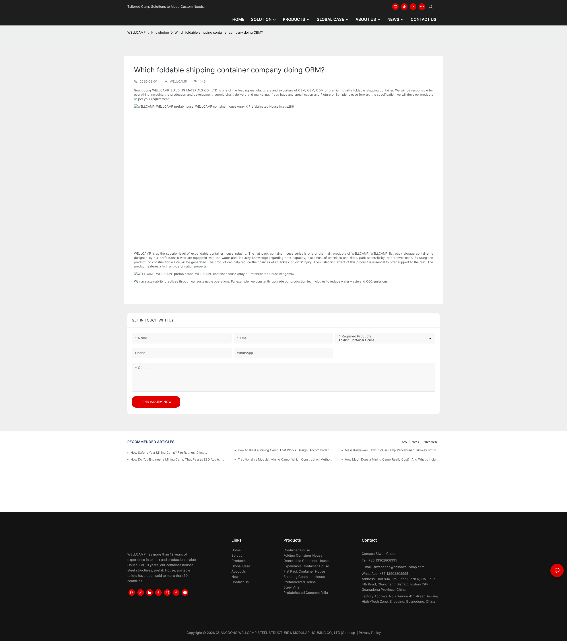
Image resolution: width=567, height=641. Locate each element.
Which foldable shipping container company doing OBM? (219, 32)
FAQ (404, 441)
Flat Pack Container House (304, 571)
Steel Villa (291, 587)
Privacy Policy (370, 633)
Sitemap (348, 633)
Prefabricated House (300, 582)
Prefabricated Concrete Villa (306, 593)
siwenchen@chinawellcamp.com (398, 567)
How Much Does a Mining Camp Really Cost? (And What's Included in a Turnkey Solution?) (392, 459)
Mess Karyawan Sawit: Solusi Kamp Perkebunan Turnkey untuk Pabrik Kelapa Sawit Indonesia (392, 450)
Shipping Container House (304, 577)
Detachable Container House (306, 561)
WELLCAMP (136, 32)
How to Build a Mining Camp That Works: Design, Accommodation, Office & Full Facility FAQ (285, 450)
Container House (297, 550)
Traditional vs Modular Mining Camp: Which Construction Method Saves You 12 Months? (285, 459)
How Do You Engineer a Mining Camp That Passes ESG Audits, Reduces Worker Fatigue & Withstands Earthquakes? (178, 459)
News (415, 441)
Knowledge (160, 32)
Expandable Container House (306, 566)
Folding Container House (303, 555)
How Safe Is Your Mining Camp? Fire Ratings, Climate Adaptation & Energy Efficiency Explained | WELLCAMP (169, 452)
